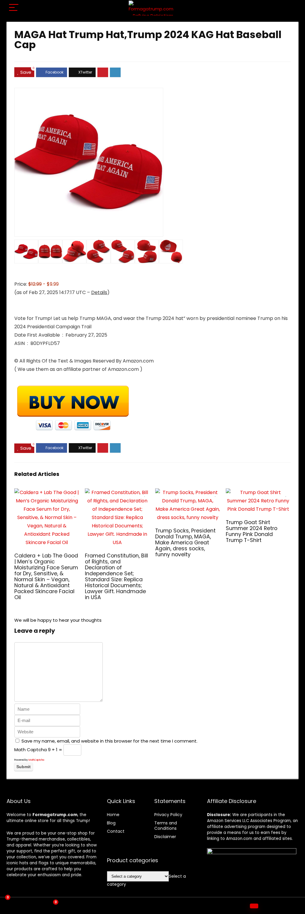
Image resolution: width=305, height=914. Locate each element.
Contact (116, 831)
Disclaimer (165, 837)
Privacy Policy (168, 815)
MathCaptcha (36, 760)
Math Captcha (30, 749)
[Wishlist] (152, 906)
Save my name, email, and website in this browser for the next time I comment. (109, 741)
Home (113, 815)
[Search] (289, 8)
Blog (111, 823)
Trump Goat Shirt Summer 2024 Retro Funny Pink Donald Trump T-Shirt (251, 531)
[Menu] (14, 8)
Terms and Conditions (165, 825)
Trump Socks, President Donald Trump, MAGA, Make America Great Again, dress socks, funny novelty (185, 542)
